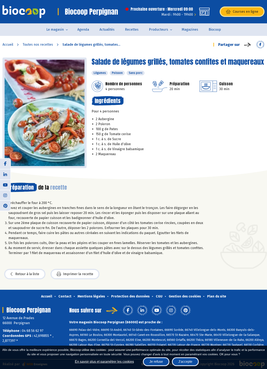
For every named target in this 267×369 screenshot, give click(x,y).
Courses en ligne (245, 12)
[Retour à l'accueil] (24, 11)
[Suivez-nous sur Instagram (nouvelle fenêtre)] (5, 195)
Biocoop (215, 29)
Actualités (107, 29)
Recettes (132, 29)
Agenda (83, 29)
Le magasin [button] (55, 29)
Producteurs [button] (158, 29)
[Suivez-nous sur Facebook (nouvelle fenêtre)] (5, 164)
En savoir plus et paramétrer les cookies (104, 361)
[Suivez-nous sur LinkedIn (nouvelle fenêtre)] (5, 174)
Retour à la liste (27, 274)
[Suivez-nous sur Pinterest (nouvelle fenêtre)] (5, 205)
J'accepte (185, 361)
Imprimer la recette (78, 274)
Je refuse (156, 361)
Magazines (190, 29)
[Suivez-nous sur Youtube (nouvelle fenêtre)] (5, 184)
